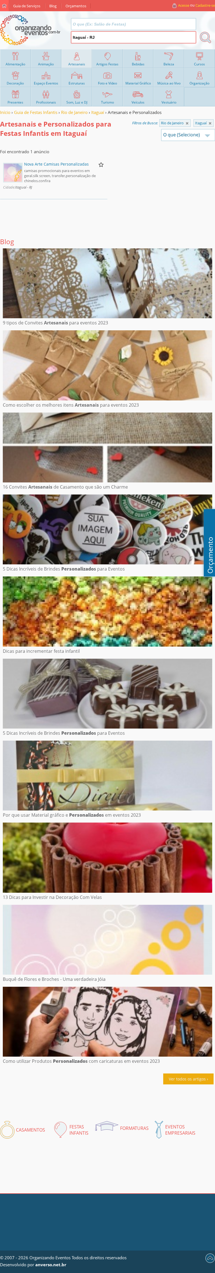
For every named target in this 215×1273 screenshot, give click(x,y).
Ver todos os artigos (187, 1079)
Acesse (183, 5)
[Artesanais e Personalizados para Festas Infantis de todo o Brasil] (187, 123)
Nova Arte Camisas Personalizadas (56, 164)
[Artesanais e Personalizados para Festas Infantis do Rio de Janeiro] (210, 123)
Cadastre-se (205, 5)
